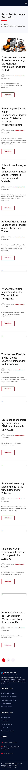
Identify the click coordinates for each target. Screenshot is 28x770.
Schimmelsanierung (7, 703)
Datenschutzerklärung (7, 731)
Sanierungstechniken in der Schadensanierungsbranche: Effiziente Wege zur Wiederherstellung (13, 116)
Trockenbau (4, 721)
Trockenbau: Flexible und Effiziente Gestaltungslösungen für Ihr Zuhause (13, 359)
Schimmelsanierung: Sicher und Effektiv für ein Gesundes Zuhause (13, 488)
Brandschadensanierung (8, 693)
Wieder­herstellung (6, 707)
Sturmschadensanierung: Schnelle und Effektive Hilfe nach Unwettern (14, 424)
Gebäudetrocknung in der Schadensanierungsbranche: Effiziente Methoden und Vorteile (13, 173)
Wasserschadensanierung (9, 696)
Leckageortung (5, 717)
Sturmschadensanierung (8, 700)
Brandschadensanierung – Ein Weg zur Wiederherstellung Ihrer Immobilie (13, 617)
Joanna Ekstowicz (19, 75)
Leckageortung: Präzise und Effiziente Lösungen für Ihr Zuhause (13, 553)
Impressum (4, 727)
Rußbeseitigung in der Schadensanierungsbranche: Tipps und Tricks (13, 226)
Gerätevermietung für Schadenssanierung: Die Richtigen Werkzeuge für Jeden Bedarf (13, 63)
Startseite (4, 24)
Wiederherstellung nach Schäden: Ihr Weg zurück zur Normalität (11, 293)
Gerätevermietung (6, 724)
